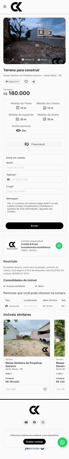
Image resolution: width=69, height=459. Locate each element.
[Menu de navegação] (4, 7)
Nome (9, 162)
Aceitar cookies (34, 441)
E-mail (10, 186)
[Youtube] (26, 422)
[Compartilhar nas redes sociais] (33, 81)
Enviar (34, 225)
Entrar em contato (15, 157)
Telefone (11, 174)
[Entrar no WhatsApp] (59, 245)
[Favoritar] (26, 81)
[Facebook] (34, 422)
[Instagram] (42, 422)
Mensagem (12, 198)
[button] (34, 41)
